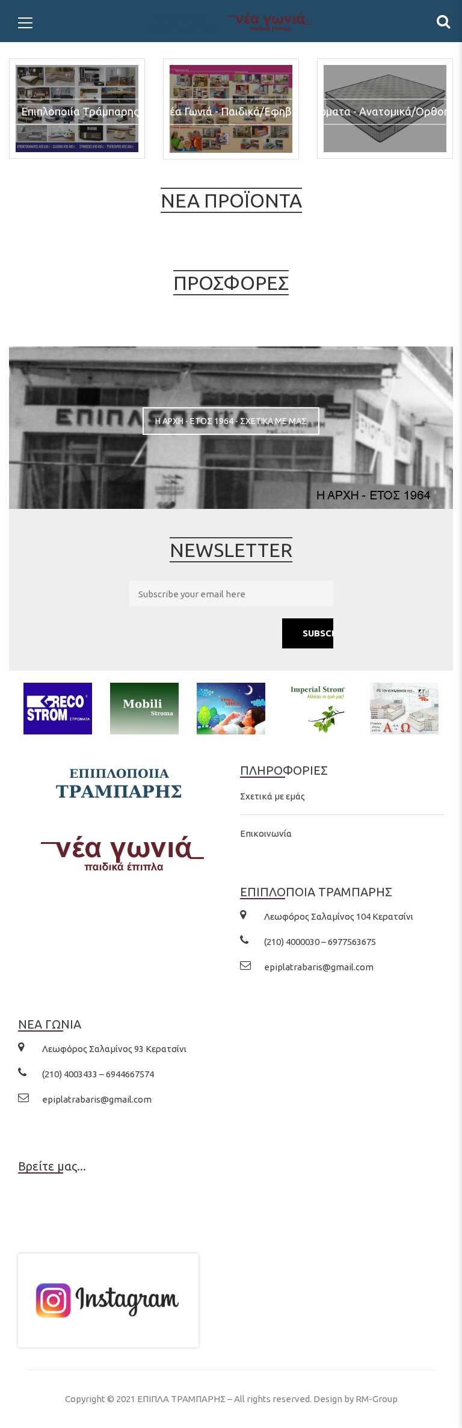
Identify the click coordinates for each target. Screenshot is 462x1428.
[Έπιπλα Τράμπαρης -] (231, 21)
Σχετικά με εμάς (272, 796)
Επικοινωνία (266, 833)
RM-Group (377, 1399)
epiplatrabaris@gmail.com (319, 967)
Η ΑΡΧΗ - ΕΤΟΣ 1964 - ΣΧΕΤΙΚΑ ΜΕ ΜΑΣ (231, 421)
